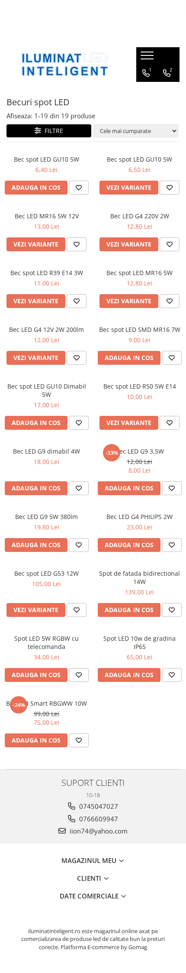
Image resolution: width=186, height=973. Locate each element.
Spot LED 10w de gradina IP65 (139, 642)
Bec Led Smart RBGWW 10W (46, 703)
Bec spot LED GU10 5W (46, 159)
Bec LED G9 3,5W (139, 451)
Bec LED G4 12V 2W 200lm (46, 329)
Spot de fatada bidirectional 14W (139, 577)
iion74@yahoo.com (98, 831)
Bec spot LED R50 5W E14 (139, 386)
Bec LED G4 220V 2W (139, 216)
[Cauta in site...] (166, 90)
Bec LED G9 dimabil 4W (46, 451)
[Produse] (148, 58)
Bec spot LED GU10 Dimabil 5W (46, 390)
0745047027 (97, 806)
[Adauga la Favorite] (79, 188)
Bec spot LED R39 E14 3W (46, 273)
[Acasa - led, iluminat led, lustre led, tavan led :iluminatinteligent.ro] (65, 64)
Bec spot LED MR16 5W (139, 273)
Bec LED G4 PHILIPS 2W (139, 516)
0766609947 (97, 818)
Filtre (52, 130)
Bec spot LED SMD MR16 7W (139, 329)
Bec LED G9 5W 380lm (46, 516)
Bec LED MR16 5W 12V (47, 216)
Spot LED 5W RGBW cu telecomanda (46, 642)
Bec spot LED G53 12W (46, 573)
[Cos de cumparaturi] (145, 90)
